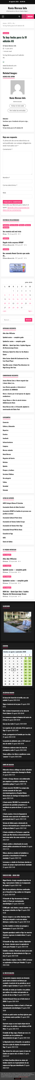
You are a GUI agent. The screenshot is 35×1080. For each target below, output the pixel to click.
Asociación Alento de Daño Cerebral (13, 507)
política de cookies (23, 1077)
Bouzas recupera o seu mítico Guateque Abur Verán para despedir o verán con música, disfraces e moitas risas (16, 919)
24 (22, 303)
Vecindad (6, 227)
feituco (6, 561)
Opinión (28, 225)
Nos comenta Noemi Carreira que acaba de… (16, 254)
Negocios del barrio (9, 458)
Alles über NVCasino (9, 333)
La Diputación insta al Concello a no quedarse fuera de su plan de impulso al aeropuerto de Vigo (16, 1044)
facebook (5, 33)
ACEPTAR (17, 1078)
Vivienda (5, 490)
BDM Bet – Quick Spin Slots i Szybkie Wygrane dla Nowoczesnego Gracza (16, 592)
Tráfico (5, 482)
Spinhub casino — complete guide (13, 337)
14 (9, 299)
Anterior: (15, 120)
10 (22, 295)
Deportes (5, 430)
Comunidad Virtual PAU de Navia (12, 529)
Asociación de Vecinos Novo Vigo (12, 525)
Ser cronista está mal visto (12, 231)
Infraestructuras (8, 442)
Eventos (5, 434)
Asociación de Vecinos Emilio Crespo (14, 522)
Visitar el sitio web (17, 106)
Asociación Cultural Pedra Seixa (12, 518)
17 (22, 299)
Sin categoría (7, 478)
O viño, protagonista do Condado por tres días (17, 734)
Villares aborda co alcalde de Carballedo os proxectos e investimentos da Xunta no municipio (16, 855)
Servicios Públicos (8, 474)
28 (9, 308)
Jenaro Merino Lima (9, 380)
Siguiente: (13, 126)
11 (26, 295)
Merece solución (8, 450)
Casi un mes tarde (8, 724)
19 (30, 299)
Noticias (21, 225)
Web (4, 193)
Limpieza (5, 446)
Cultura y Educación (9, 426)
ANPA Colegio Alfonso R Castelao (13, 503)
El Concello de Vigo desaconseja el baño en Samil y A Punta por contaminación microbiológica (16, 901)
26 (30, 303)
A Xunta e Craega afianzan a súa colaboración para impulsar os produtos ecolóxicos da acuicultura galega (16, 781)
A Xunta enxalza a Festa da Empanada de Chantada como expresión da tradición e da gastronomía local (16, 816)
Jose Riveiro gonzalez (9, 387)
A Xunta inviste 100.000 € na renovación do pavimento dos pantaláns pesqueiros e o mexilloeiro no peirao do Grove (16, 804)
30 (17, 308)
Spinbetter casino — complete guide (14, 341)
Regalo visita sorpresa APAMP (13, 242)
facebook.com (8, 68)
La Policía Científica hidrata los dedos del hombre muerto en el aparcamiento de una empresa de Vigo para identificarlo (16, 1062)
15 (13, 299)
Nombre (6, 178)
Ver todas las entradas (17, 110)
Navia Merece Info (17, 8)
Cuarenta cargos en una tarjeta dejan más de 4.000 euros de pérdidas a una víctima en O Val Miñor (17, 1026)
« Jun (4, 311)
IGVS (4, 538)
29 (13, 308)
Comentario (7, 149)
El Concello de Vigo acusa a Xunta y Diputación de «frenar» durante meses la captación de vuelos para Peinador (17, 944)
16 (17, 299)
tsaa (5, 234)
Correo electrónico (10, 185)
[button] (3, 16)
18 (26, 299)
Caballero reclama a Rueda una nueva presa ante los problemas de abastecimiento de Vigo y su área (17, 953)
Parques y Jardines (8, 470)
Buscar (30, 16)
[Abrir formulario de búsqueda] (19, 16)
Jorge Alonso (7, 400)
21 (9, 303)
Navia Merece (14, 225)
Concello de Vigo (8, 533)
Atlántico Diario (8, 693)
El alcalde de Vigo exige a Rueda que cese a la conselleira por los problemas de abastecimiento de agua (16, 1035)
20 (5, 303)
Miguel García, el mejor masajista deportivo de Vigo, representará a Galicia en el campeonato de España (17, 882)
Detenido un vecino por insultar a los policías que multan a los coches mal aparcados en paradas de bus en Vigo (16, 992)
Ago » (30, 311)
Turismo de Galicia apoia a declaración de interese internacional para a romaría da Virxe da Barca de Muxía (17, 825)
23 (17, 303)
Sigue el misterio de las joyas (12, 704)
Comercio (6, 422)
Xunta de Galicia (7, 541)
